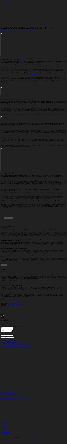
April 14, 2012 (4, 396)
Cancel (2, 332)
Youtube (18, 303)
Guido (28, 31)
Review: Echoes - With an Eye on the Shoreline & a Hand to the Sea (17, 344)
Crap (4, 420)
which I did (28, 67)
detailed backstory (35, 75)
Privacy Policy (29, 437)
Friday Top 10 (6, 422)
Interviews (32, 31)
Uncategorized (6, 433)
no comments (12, 392)
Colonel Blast (18, 31)
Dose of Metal (6, 1)
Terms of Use (35, 437)
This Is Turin (24, 31)
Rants (4, 427)
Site (4, 429)
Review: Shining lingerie (8, 341)
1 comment (9, 396)
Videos (4, 434)
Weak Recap (5, 435)
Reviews (5, 428)
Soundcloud (25, 304)
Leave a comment (11, 31)
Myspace (8, 304)
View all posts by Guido (6, 323)
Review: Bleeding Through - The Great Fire (12, 343)
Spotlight (5, 430)
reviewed (23, 62)
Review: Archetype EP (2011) (9, 345)
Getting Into (5, 423)
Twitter (17, 304)
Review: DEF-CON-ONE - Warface (10, 342)
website (10, 303)
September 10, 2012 (5, 392)
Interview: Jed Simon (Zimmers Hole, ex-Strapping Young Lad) (16, 347)
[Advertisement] (33, 369)
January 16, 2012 (4, 31)
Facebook (14, 303)
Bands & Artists (4, 336)
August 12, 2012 (4, 394)
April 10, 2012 (4, 399)
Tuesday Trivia (6, 432)
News (4, 426)
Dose (4, 421)
